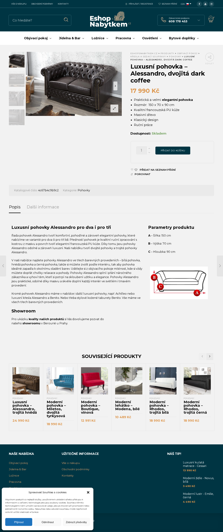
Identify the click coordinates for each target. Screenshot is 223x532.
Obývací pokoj (18, 463)
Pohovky (84, 190)
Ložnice (14, 475)
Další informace (43, 207)
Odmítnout (48, 522)
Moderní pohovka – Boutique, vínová (90, 407)
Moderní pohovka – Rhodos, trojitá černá (195, 407)
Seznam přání (169, 4)
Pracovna (15, 481)
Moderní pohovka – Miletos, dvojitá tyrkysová (56, 409)
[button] (88, 492)
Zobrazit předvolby (76, 522)
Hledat (66, 19)
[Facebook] (199, 4)
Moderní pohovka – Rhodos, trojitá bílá (159, 407)
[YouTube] (205, 4)
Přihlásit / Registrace (141, 4)
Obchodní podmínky (42, 4)
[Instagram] (211, 4)
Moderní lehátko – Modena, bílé (127, 405)
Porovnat (143, 174)
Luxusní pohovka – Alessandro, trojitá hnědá (25, 407)
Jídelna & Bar (17, 469)
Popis (15, 207)
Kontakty (63, 4)
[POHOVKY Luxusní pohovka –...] (3, 266)
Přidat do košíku (173, 150)
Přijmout (19, 522)
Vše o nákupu (18, 4)
